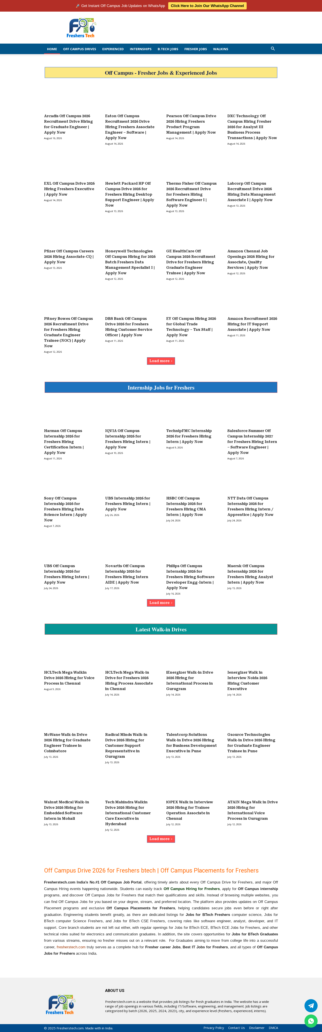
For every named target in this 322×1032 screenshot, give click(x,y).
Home (52, 49)
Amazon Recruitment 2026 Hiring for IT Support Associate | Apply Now (252, 324)
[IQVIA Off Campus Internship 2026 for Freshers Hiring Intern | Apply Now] (130, 412)
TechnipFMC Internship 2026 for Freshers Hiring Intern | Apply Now (189, 436)
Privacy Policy (213, 1028)
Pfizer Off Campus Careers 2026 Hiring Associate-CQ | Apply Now (69, 256)
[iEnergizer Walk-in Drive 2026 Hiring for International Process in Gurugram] (191, 654)
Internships (141, 49)
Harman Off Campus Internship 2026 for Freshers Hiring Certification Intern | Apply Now (64, 442)
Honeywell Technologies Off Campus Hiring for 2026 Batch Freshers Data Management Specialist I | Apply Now (130, 262)
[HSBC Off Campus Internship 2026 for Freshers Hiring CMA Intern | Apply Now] (191, 480)
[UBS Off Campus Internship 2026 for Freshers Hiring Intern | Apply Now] (69, 547)
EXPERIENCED (113, 49)
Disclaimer (257, 1028)
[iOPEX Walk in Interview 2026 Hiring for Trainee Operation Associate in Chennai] (191, 784)
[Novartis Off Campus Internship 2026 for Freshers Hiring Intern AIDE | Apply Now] (130, 547)
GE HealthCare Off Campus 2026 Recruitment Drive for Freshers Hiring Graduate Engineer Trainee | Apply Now (191, 262)
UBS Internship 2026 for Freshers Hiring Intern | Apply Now (127, 503)
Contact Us (236, 1028)
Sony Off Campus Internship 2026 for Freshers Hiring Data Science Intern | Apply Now (65, 509)
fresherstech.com (71, 947)
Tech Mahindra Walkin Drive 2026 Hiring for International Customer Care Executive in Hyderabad (128, 813)
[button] (272, 48)
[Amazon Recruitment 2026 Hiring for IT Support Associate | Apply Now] (252, 300)
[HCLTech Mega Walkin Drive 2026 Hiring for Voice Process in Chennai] (69, 654)
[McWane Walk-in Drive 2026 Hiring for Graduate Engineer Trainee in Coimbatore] (69, 716)
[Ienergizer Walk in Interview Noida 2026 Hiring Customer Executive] (252, 654)
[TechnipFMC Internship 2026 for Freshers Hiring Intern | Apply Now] (191, 412)
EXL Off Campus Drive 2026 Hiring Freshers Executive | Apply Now (69, 188)
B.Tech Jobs (168, 49)
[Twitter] (311, 1005)
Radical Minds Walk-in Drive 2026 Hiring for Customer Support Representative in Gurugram (126, 746)
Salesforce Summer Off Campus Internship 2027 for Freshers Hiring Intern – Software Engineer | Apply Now (252, 442)
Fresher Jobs (195, 49)
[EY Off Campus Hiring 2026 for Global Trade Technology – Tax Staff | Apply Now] (191, 300)
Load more (159, 361)
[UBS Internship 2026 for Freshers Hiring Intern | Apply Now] (130, 480)
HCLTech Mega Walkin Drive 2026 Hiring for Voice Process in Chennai (69, 677)
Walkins (220, 49)
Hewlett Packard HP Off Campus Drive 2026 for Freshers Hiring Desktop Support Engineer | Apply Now (129, 194)
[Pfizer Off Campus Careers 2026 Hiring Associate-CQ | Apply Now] (69, 233)
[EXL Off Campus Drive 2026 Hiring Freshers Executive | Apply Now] (69, 165)
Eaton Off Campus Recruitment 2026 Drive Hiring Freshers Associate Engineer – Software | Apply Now (129, 127)
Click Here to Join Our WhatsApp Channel (207, 6)
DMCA (273, 1028)
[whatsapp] (311, 1021)
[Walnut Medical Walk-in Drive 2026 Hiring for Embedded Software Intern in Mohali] (69, 784)
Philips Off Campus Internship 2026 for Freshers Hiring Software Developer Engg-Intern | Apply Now (190, 577)
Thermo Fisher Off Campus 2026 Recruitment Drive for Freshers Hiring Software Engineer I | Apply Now (191, 194)
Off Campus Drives (79, 49)
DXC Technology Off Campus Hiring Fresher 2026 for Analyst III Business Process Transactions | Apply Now (252, 127)
